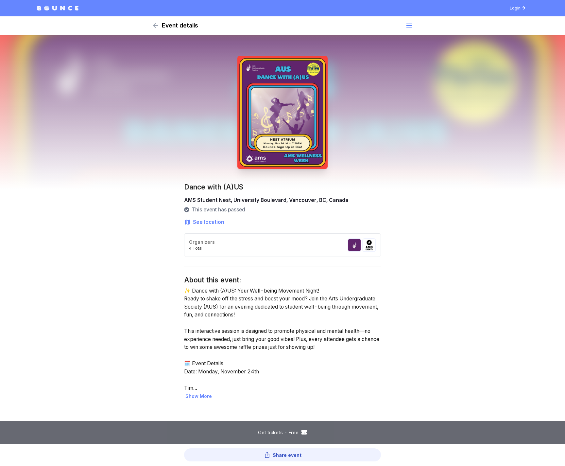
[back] (156, 25)
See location (208, 222)
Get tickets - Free (278, 432)
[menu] (409, 25)
